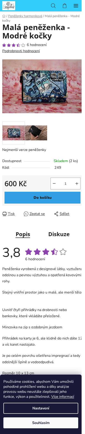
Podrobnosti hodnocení (21, 51)
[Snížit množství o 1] (54, 183)
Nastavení (40, 408)
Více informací (62, 396)
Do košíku (43, 197)
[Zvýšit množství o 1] (76, 183)
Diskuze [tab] (59, 234)
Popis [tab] (23, 234)
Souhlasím (41, 422)
